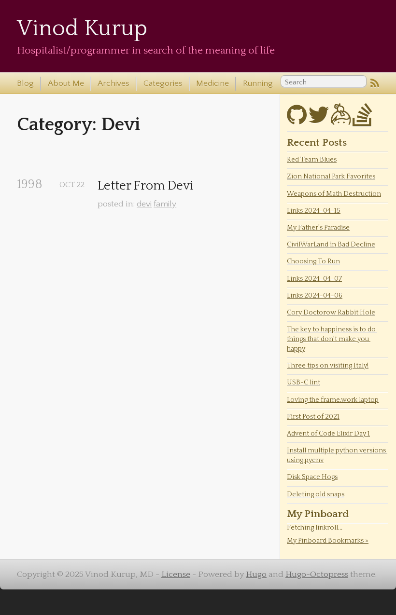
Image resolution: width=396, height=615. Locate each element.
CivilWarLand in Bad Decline (331, 244)
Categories (163, 83)
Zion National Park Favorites (331, 176)
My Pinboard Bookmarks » (327, 541)
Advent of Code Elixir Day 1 (328, 433)
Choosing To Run (313, 261)
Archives (113, 83)
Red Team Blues (312, 160)
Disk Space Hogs (312, 477)
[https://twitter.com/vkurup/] (319, 121)
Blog (25, 83)
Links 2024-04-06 (314, 296)
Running (258, 83)
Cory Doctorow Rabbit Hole (331, 312)
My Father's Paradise (318, 228)
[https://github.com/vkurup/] (297, 121)
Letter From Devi (146, 186)
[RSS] (374, 84)
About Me (66, 83)
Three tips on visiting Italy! (327, 365)
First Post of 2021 (313, 417)
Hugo (256, 574)
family (165, 204)
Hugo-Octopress (316, 574)
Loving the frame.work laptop (333, 400)
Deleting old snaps (315, 494)
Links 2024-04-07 (314, 279)
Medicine (212, 83)
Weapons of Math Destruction (334, 194)
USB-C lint (303, 382)
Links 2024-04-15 (313, 211)
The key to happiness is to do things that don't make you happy (332, 339)
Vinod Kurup (82, 28)
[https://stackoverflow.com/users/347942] (362, 121)
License (175, 574)
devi (144, 204)
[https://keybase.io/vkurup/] (341, 121)
